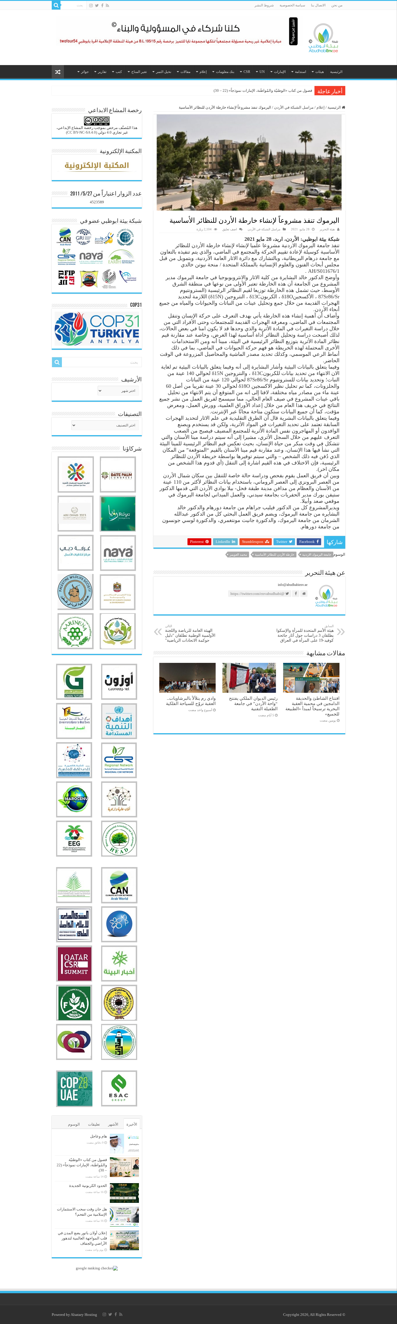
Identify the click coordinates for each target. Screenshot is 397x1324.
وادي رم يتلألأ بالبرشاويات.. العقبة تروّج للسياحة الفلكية (191, 701)
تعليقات (94, 1124)
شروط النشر (264, 5)
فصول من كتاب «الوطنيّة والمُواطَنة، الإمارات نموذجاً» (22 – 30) (82, 1165)
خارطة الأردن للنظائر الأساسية (274, 554)
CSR (247, 72)
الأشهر (113, 1124)
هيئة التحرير (327, 229)
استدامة (300, 72)
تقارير (102, 72)
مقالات (185, 72)
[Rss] (107, 5)
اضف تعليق (229, 229)
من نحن (336, 5)
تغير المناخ (139, 72)
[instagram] (91, 5)
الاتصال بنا (318, 5)
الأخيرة (131, 1124)
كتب (119, 72)
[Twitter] (96, 5)
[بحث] (56, 5)
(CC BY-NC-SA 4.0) (81, 132)
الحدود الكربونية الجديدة (293, 90)
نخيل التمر (163, 72)
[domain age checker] (97, 1268)
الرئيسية (336, 72)
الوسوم (74, 1124)
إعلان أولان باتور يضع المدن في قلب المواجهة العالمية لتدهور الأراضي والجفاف (82, 1238)
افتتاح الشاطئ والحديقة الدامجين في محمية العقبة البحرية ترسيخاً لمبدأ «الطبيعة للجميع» (312, 706)
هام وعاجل (98, 1136)
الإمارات (280, 72)
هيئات (319, 72)
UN (262, 72)
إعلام (203, 72)
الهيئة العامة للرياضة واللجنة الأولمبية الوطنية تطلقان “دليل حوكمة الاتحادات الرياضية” (190, 633)
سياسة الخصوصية (292, 5)
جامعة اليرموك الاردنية (316, 554)
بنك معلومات (225, 72)
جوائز (85, 72)
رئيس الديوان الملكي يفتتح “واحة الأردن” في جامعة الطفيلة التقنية (253, 703)
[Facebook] (102, 5)
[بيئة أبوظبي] (323, 36)
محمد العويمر (238, 554)
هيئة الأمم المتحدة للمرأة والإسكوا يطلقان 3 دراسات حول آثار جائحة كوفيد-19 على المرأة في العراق (305, 633)
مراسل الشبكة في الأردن (294, 107)
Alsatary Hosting (84, 1314)
